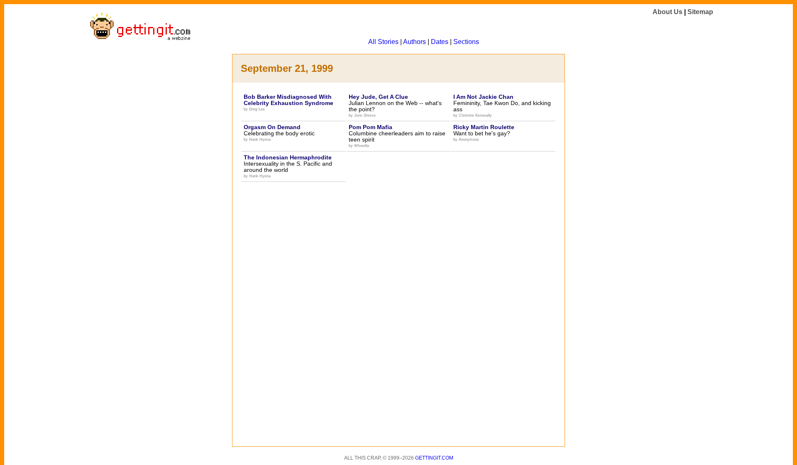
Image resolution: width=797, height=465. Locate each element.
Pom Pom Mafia (370, 127)
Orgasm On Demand (272, 127)
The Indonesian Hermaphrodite (288, 157)
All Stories (383, 41)
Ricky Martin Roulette (483, 127)
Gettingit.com (434, 458)
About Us (667, 11)
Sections (466, 41)
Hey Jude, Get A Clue (378, 96)
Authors (414, 41)
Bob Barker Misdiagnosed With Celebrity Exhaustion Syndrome (288, 99)
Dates (439, 41)
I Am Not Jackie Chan (483, 96)
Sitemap (700, 11)
